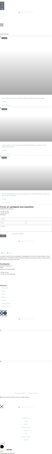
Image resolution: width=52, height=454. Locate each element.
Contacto (3, 300)
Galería (3, 291)
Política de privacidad (19, 393)
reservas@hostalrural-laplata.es (8, 279)
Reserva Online (5, 306)
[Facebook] (1, 313)
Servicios (3, 297)
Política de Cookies (33, 393)
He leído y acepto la (12, 233)
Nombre (2, 217)
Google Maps (3, 282)
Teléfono (28, 220)
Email (1, 220)
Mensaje (2, 224)
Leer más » (4, 101)
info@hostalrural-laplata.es (7, 277)
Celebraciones (26, 427)
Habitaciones (4, 288)
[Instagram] (5, 313)
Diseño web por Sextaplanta (7, 401)
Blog (26, 433)
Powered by (3, 450)
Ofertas (3, 294)
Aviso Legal (3, 232)
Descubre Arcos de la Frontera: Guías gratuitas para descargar (23, 98)
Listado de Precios (6, 303)
